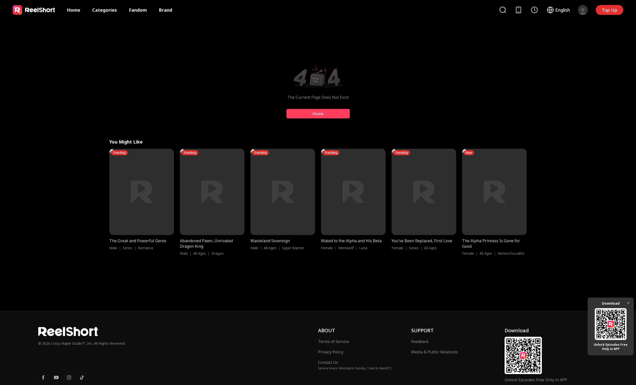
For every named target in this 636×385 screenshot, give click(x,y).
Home (73, 10)
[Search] (503, 10)
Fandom (138, 10)
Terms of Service (333, 341)
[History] (534, 10)
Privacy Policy (330, 352)
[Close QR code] (628, 303)
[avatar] (583, 10)
